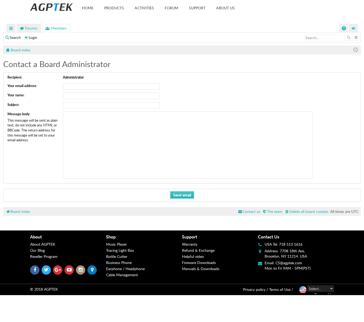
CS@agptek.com (289, 262)
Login (33, 37)
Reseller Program (44, 256)
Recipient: (14, 77)
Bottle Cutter (116, 256)
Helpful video (193, 256)
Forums (31, 28)
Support (197, 7)
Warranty (189, 244)
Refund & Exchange (198, 250)
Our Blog (37, 250)
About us (225, 7)
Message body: (18, 114)
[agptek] (51, 7)
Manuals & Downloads (200, 268)
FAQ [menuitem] (344, 29)
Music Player (116, 244)
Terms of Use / (281, 289)
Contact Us (268, 237)
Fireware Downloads (199, 262)
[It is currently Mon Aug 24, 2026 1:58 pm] (355, 49)
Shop (111, 237)
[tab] (68, 236)
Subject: (13, 104)
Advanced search (355, 37)
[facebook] (34, 270)
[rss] (92, 270)
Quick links (11, 29)
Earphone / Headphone (125, 268)
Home (88, 7)
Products (114, 7)
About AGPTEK (42, 244)
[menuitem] (306, 211)
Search (15, 37)
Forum (171, 7)
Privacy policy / (255, 289)
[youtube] (69, 270)
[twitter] (46, 270)
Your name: (16, 95)
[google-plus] (57, 270)
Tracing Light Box (120, 250)
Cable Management (122, 274)
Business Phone (119, 262)
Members (59, 28)
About (36, 237)
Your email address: (22, 85)
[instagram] (80, 270)
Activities (144, 7)
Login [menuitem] (353, 29)
